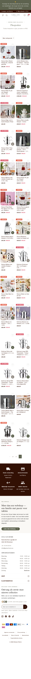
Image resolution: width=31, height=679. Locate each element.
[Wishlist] (24, 15)
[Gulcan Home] (15, 15)
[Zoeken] (6, 15)
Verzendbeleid (5, 635)
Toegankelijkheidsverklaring (16, 638)
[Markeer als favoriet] (12, 44)
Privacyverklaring (21, 632)
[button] (7, 87)
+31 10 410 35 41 (6, 545)
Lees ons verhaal (10, 529)
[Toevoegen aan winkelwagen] (12, 57)
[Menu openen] (2, 15)
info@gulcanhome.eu (7, 548)
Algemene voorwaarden (9, 632)
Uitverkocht (12, 116)
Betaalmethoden (25, 635)
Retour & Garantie (15, 635)
